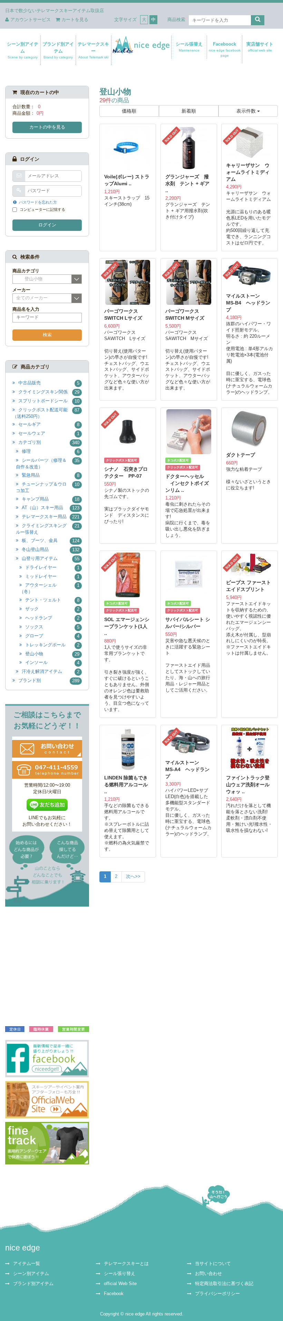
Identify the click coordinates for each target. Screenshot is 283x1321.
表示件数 (246, 111)
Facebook (114, 1293)
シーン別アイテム (22, 50)
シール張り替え (119, 1273)
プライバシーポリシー (217, 1293)
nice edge (22, 1247)
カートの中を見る (47, 127)
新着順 (189, 111)
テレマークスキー (93, 50)
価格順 (129, 111)
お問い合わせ (208, 1273)
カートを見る (74, 19)
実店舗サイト (260, 46)
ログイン (47, 225)
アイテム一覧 (26, 1263)
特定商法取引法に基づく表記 (224, 1283)
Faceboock (224, 49)
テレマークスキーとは (126, 1263)
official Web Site (120, 1283)
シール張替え (189, 46)
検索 (47, 334)
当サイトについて (213, 1263)
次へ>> (133, 876)
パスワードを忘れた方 (38, 202)
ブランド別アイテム (58, 50)
